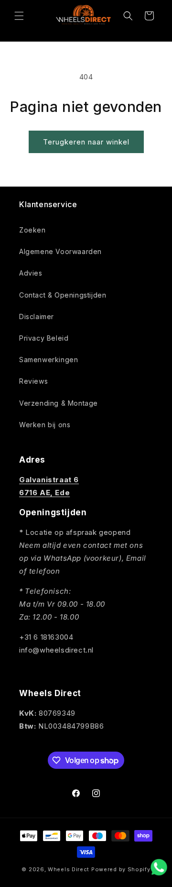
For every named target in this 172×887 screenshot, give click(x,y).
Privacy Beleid (43, 338)
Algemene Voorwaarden (60, 251)
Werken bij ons (44, 425)
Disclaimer (36, 316)
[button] (19, 15)
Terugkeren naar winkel (86, 141)
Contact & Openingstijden (62, 295)
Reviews (33, 381)
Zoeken (32, 230)
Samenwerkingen (48, 359)
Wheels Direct (68, 869)
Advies (31, 273)
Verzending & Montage (58, 403)
